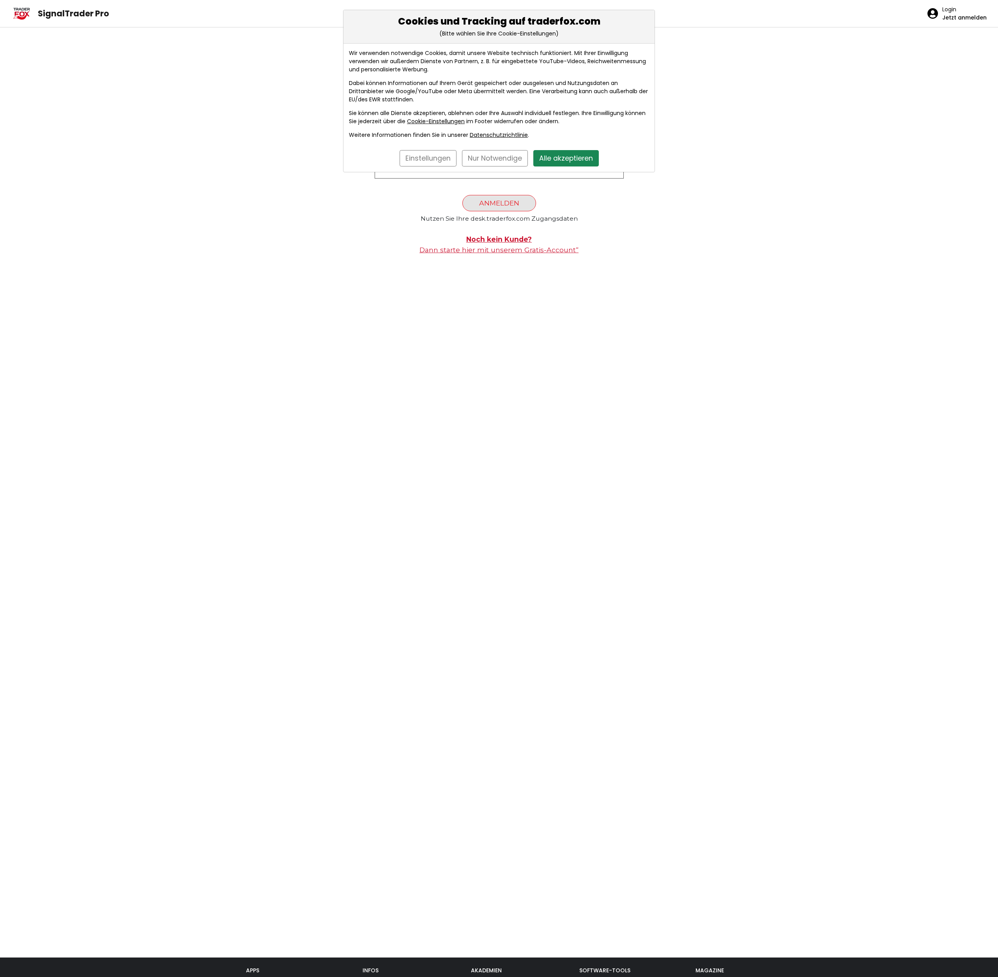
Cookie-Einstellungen (436, 121)
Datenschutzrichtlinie (499, 135)
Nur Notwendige (495, 158)
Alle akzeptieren (566, 158)
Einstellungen (428, 158)
